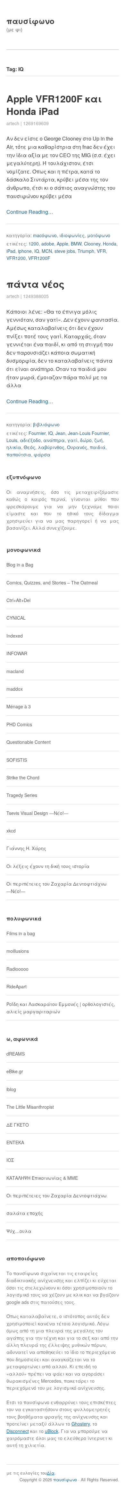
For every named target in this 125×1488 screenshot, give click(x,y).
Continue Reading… (29, 211)
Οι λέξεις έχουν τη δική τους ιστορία (47, 866)
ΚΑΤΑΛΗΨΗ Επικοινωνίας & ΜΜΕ (42, 1178)
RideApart (16, 986)
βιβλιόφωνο (46, 424)
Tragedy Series (21, 795)
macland (15, 671)
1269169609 (36, 123)
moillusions (17, 951)
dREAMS (15, 1053)
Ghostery (80, 1423)
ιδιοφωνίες (72, 235)
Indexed (14, 635)
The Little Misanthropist (30, 1107)
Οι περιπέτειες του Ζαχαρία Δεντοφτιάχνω (56, 1195)
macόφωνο (45, 235)
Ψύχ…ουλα (18, 1231)
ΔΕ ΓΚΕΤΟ (17, 1125)
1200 (34, 243)
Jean (60, 433)
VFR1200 (16, 258)
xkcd (11, 830)
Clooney (92, 243)
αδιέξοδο (30, 440)
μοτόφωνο (98, 235)
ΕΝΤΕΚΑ (15, 1142)
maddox (14, 689)
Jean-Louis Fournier (88, 433)
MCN (47, 251)
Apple (62, 243)
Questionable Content (28, 742)
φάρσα (42, 454)
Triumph (86, 251)
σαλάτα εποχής (24, 1213)
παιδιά (97, 447)
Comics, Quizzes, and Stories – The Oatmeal (52, 582)
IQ (36, 251)
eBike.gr (14, 1071)
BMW (76, 243)
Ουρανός (77, 447)
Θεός (29, 447)
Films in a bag (20, 933)
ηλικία (13, 447)
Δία (50, 1473)
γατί (72, 440)
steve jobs (64, 251)
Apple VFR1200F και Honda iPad (54, 105)
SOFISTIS (16, 760)
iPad (10, 251)
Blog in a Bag (19, 564)
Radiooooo (17, 969)
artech (12, 123)
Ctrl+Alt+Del (18, 600)
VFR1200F (39, 258)
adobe (47, 243)
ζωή (98, 440)
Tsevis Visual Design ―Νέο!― (37, 813)
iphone (25, 251)
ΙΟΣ (10, 1160)
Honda (109, 243)
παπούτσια (18, 454)
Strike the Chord (22, 777)
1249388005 (36, 296)
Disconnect (17, 1431)
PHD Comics (19, 724)
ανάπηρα (54, 440)
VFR (101, 251)
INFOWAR (16, 653)
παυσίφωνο (30, 20)
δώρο (86, 440)
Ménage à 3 (18, 706)
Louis (11, 440)
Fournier (37, 433)
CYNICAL (16, 618)
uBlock (51, 1431)
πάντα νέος (35, 284)
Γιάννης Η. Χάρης (26, 848)
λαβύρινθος (51, 447)
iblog (11, 1089)
